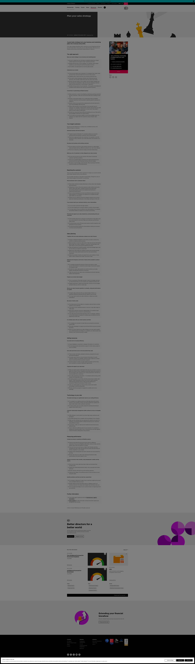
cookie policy (104, 661)
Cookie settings (170, 660)
